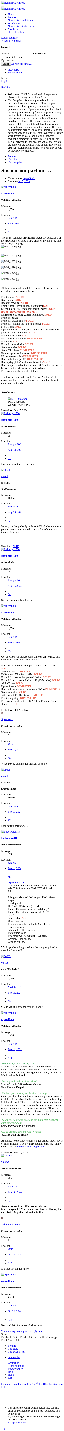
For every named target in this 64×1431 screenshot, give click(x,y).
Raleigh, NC (14, 444)
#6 (9, 758)
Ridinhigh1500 (9, 419)
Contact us (13, 1362)
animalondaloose (10, 1224)
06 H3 (4, 962)
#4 (9, 594)
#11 (10, 1200)
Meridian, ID (14, 987)
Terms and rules (16, 1365)
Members (13, 29)
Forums (12, 17)
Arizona (12, 862)
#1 (9, 232)
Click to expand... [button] (17, 941)
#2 (9, 458)
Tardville (12, 217)
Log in (4, 81)
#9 (9, 1001)
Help (10, 1371)
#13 (10, 1319)
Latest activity (27, 26)
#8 (9, 876)
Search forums (27, 20)
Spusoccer (7, 719)
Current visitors (16, 32)
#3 (9, 520)
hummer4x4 (14, 1357)
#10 (10, 1058)
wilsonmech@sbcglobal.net (31, 1146)
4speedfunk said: (16, 882)
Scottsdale (13, 506)
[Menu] (2, 6)
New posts (13, 20)
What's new (14, 23)
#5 (9, 651)
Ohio (10, 1248)
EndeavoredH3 (9, 838)
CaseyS (5, 1161)
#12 (10, 1263)
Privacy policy (15, 1368)
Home (11, 14)
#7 (9, 820)
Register (5, 87)
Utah (10, 744)
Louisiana (13, 1186)
